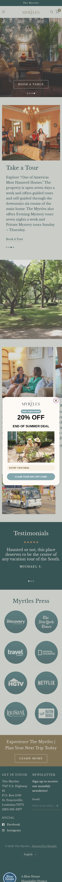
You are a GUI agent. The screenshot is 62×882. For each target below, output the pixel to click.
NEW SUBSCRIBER (31, 411)
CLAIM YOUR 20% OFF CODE (31, 476)
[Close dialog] (56, 400)
